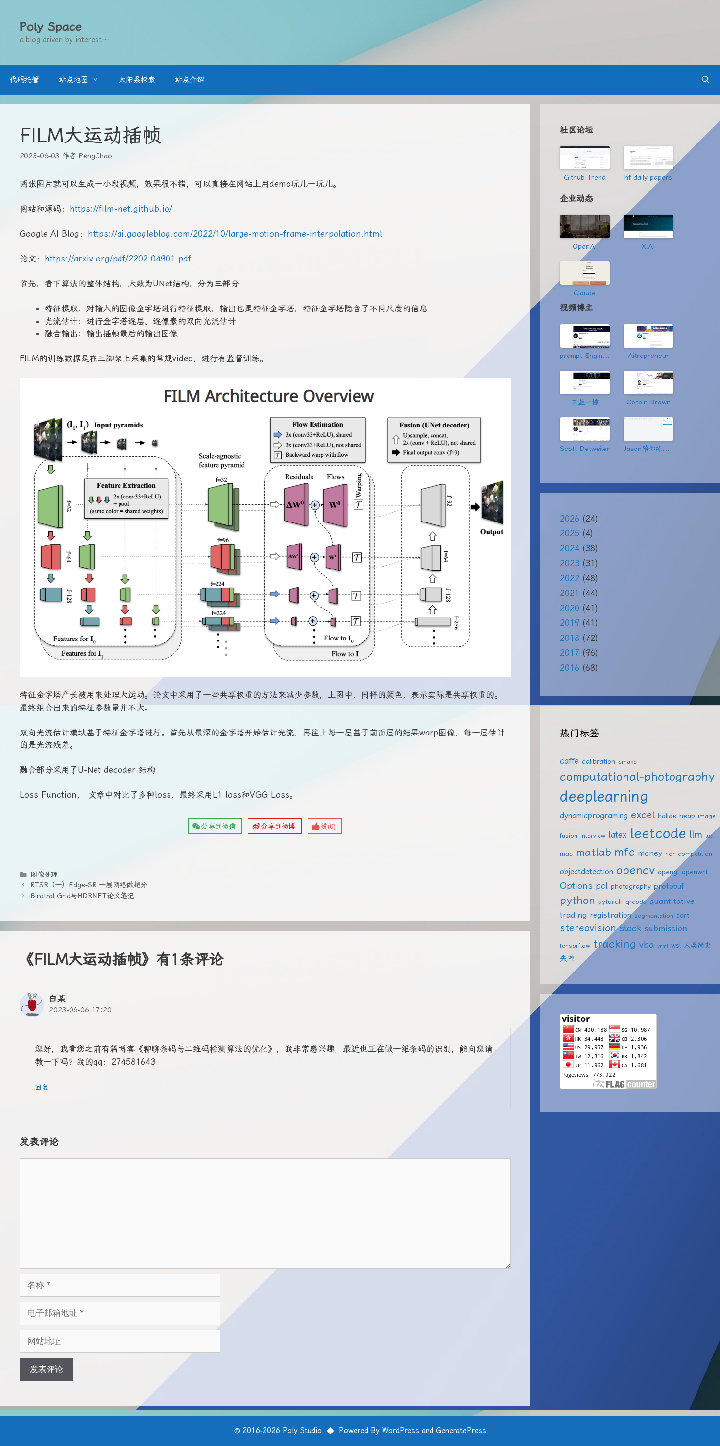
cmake (627, 761)
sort (682, 915)
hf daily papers (648, 177)
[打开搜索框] (705, 80)
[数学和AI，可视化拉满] (585, 382)
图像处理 (44, 875)
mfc (624, 852)
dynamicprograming (594, 815)
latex (617, 835)
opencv (635, 870)
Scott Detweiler (585, 448)
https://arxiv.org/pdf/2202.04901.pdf (118, 258)
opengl (668, 872)
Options (576, 885)
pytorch (610, 901)
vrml (662, 946)
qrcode (636, 901)
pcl (602, 885)
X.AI (648, 246)
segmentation (653, 915)
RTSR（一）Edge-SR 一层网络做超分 (88, 885)
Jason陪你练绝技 (648, 448)
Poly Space (51, 27)
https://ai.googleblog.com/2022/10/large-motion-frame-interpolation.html (235, 233)
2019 (569, 623)
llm (695, 834)
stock (630, 928)
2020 (569, 608)
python (577, 900)
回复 (41, 1087)
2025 (569, 533)
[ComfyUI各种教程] (585, 429)
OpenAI (585, 246)
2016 (569, 668)
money (650, 853)
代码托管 (24, 79)
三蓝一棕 (585, 402)
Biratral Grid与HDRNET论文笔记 (82, 896)
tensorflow (575, 945)
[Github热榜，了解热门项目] (585, 157)
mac (566, 853)
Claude (585, 293)
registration (610, 915)
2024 (569, 548)
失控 (567, 958)
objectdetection (586, 871)
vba (646, 944)
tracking (614, 943)
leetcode (658, 833)
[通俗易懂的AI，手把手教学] (648, 336)
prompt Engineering (585, 355)
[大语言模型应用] (648, 382)
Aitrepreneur (648, 355)
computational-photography (637, 776)
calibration (598, 761)
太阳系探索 (137, 79)
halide (667, 816)
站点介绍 (189, 79)
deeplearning (604, 796)
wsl (676, 945)
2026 (569, 518)
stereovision (588, 928)
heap (687, 816)
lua (709, 835)
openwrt (695, 872)
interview (592, 835)
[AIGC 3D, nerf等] (648, 429)
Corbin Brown (648, 402)
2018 (569, 638)
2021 (569, 593)
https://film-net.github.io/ (121, 208)
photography (631, 886)
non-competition (688, 853)
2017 (569, 653)
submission (666, 928)
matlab (593, 852)
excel (643, 815)
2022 (569, 578)
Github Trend (585, 177)
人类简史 (697, 945)
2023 (569, 563)
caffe (569, 761)
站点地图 (73, 79)
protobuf (669, 886)
